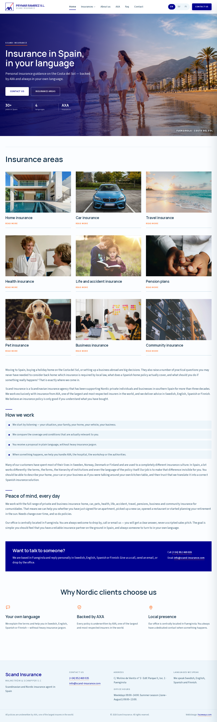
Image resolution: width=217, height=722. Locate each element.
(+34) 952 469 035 (182, 552)
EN (171, 6)
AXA (118, 6)
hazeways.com (205, 714)
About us (106, 6)
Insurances (87, 6)
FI (186, 6)
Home (72, 6)
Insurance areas (45, 91)
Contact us (201, 6)
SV (179, 6)
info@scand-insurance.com (189, 558)
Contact (138, 6)
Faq (127, 6)
